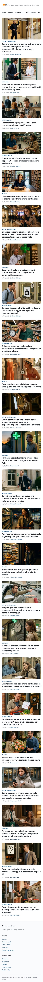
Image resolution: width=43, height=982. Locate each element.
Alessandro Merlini (16, 539)
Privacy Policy (6, 967)
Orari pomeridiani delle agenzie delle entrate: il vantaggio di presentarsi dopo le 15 (21, 871)
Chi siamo (5, 959)
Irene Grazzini (14, 653)
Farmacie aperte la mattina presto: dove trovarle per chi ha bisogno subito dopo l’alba (20, 460)
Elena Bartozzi (14, 877)
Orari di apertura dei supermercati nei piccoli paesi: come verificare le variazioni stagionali (21, 909)
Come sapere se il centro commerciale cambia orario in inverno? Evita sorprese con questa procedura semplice (20, 795)
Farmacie (5, 82)
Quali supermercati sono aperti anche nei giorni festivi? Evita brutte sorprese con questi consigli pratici (21, 722)
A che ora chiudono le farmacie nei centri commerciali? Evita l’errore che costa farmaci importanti (20, 648)
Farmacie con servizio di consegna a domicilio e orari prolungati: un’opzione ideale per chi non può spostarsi (20, 833)
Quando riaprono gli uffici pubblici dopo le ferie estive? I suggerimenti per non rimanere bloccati (21, 310)
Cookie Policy (6, 970)
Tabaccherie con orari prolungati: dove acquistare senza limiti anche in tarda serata (20, 572)
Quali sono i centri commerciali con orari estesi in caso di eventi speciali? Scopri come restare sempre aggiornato (20, 234)
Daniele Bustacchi (15, 240)
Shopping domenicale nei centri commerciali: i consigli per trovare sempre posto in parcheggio (21, 610)
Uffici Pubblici (31, 12)
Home (4, 12)
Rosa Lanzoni (14, 128)
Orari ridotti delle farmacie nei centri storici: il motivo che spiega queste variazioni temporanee (18, 272)
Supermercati (19, 12)
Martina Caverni (15, 166)
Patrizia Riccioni (15, 202)
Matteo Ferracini (15, 54)
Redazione (5, 961)
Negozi (10, 12)
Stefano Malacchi (15, 278)
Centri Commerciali (9, 41)
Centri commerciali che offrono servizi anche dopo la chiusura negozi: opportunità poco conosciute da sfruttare (21, 422)
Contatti (4, 964)
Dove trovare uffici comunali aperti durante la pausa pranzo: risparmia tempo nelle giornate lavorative (21, 498)
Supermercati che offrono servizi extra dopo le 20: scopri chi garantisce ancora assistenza (20, 160)
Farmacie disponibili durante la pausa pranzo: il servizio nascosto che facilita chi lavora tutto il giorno (21, 87)
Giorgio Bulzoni (15, 92)
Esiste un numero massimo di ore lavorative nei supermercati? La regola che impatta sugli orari (21, 348)
